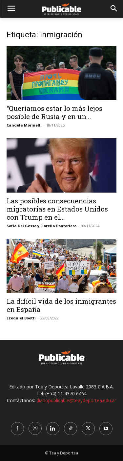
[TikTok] (70, 428)
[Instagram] (35, 428)
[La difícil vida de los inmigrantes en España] (61, 266)
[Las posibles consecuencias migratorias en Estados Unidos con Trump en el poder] (61, 165)
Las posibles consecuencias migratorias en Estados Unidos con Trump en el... (57, 209)
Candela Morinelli (24, 125)
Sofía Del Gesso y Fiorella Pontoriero (41, 225)
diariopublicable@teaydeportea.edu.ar (76, 400)
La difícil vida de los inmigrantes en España (61, 305)
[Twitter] (88, 428)
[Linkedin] (52, 428)
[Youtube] (106, 428)
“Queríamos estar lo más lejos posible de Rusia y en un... (54, 112)
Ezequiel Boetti (21, 318)
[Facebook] (17, 428)
